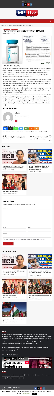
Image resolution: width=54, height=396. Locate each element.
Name (5, 227)
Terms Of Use (5, 389)
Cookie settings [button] (26, 393)
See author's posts (22, 117)
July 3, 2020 (10, 33)
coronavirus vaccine (25, 131)
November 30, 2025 (37, 298)
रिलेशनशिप (8, 377)
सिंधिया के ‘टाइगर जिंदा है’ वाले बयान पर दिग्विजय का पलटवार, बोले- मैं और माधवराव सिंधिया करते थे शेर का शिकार (40, 138)
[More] (36, 128)
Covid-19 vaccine (33, 131)
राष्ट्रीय (9, 29)
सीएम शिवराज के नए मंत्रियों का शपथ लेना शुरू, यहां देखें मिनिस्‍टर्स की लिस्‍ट (14, 137)
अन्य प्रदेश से (18, 374)
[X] (10, 128)
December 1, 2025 (11, 193)
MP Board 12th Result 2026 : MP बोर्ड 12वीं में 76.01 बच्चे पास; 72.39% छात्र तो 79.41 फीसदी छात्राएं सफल (39, 167)
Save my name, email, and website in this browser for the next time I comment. (24, 239)
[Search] (51, 21)
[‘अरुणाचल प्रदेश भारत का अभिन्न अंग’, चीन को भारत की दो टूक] (14, 309)
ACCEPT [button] (34, 393)
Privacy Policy (16, 387)
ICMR (45, 131)
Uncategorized (6, 374)
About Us (4, 387)
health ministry (41, 131)
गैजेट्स (26, 374)
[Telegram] (20, 128)
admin (5, 33)
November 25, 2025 (11, 322)
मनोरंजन (43, 374)
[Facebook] (5, 128)
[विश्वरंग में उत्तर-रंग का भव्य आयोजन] (14, 182)
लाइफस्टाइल (12, 29)
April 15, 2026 (36, 171)
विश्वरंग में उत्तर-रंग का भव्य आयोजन (10, 191)
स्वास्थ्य (17, 29)
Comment (6, 208)
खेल (22, 374)
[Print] (31, 128)
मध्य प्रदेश (33, 162)
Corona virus (11, 131)
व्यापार (18, 377)
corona (6, 131)
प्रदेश (30, 162)
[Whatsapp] (15, 128)
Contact (10, 387)
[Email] (26, 128)
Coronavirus (17, 131)
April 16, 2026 (10, 169)
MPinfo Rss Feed (14, 389)
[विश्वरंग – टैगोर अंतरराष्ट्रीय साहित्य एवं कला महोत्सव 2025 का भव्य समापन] (40, 286)
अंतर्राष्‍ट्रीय (12, 374)
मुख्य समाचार (5, 29)
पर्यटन (30, 374)
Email (29, 227)
